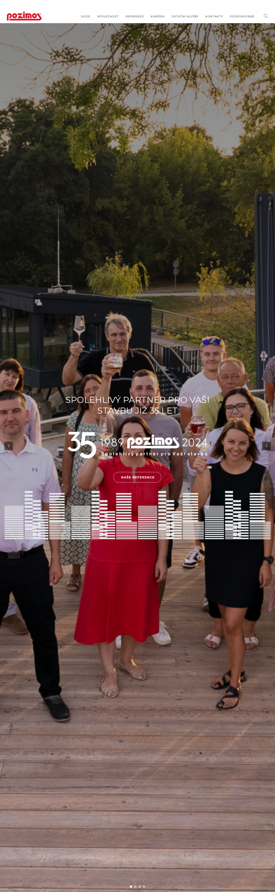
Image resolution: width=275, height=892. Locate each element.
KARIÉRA (158, 16)
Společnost (108, 16)
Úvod (85, 16)
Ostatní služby (185, 16)
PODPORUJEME (242, 16)
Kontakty (214, 16)
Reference (135, 16)
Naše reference (138, 477)
